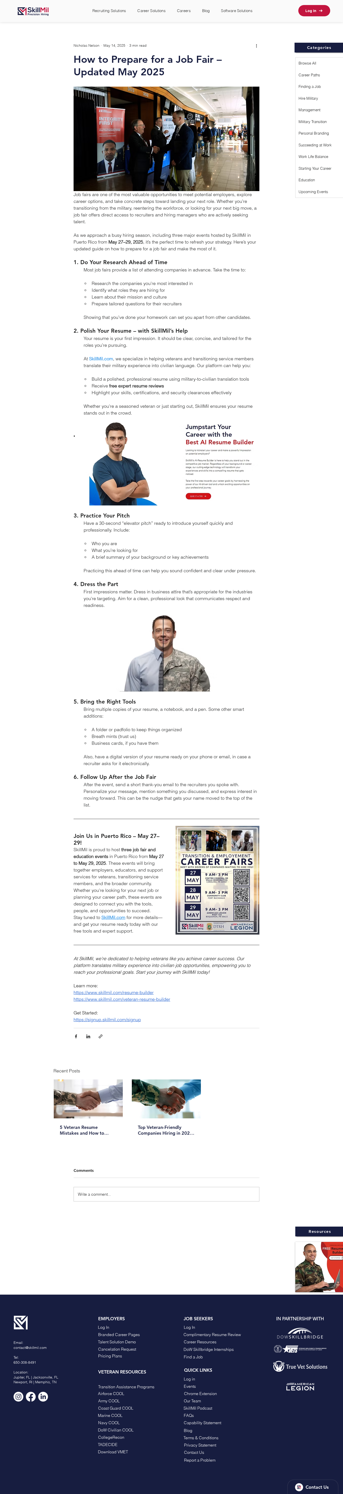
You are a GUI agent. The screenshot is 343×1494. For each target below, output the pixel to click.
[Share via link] (100, 1036)
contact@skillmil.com (30, 1347)
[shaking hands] (88, 1098)
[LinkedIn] (43, 1397)
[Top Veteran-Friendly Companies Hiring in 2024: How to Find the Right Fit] (166, 1098)
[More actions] (256, 45)
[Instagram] (18, 1397)
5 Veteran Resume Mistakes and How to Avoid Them (82, 1130)
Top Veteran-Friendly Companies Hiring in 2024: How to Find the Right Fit (166, 1130)
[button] (208, 1452)
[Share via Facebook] (76, 1036)
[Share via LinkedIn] (88, 1036)
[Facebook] (31, 1397)
